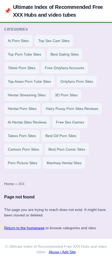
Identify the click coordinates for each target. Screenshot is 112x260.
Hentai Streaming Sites (27, 95)
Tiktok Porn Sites (21, 68)
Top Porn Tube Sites (24, 54)
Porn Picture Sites (22, 163)
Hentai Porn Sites (22, 109)
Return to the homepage (24, 228)
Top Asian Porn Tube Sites (29, 81)
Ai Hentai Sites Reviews (27, 122)
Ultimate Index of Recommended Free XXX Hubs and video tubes (53, 11)
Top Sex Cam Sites (54, 41)
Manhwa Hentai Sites (64, 163)
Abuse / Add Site (62, 252)
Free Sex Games (70, 122)
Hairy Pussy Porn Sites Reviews (72, 109)
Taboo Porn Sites (22, 136)
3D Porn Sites (66, 95)
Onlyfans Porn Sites (76, 81)
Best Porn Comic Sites (66, 149)
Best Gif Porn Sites (60, 136)
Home (9, 184)
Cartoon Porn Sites (23, 149)
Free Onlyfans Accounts (64, 68)
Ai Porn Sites (18, 41)
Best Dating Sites (65, 54)
